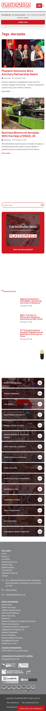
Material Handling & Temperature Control (18, 621)
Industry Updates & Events (12, 638)
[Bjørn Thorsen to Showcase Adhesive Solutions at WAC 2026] (10, 318)
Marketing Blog (8, 567)
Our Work (6, 559)
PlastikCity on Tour (9, 643)
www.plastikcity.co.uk (10, 659)
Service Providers (9, 635)
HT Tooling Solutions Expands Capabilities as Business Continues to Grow (31, 333)
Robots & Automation (10, 624)
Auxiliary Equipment (10, 632)
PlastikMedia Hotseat (10, 640)
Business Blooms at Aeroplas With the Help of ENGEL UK (20, 134)
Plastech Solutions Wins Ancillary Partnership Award (20, 72)
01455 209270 (11, 590)
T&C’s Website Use (13, 702)
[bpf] (9, 665)
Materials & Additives (10, 613)
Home (4, 553)
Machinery (6, 618)
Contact (5, 576)
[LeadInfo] (10, 679)
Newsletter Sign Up (9, 573)
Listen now (23, 22)
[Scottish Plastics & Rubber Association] (12, 672)
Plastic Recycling (8, 616)
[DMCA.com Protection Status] (29, 679)
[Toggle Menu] (39, 6)
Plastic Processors (9, 607)
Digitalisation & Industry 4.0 (13, 629)
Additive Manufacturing (11, 610)
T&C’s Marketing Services (30, 702)
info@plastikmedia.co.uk (15, 595)
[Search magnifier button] (41, 205)
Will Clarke (7, 78)
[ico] (28, 672)
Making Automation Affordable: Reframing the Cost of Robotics (30, 301)
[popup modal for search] (43, 6)
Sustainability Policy (13, 707)
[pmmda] (23, 665)
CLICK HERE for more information (15, 651)
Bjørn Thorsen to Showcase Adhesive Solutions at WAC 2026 (31, 317)
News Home (7, 605)
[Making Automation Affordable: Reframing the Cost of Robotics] (10, 302)
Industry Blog (7, 565)
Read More (6, 91)
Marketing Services (9, 562)
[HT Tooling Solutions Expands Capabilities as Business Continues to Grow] (10, 334)
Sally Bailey (7, 140)
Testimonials (7, 570)
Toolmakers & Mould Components (15, 627)
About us (5, 556)
